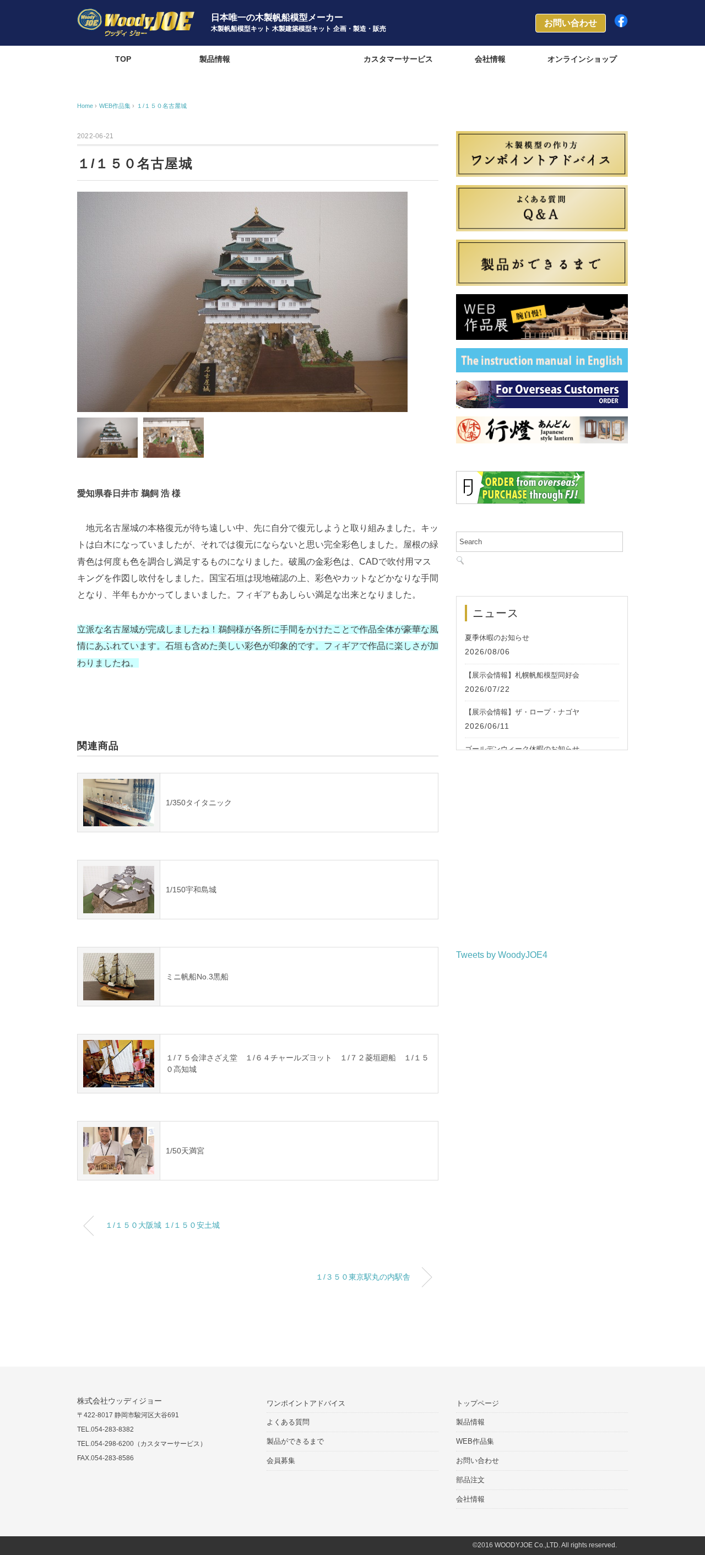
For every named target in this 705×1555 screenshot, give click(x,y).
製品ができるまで (295, 1441)
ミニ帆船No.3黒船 (197, 976)
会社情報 (490, 59)
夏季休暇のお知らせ (497, 637)
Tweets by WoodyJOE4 (501, 955)
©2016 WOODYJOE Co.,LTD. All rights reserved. (545, 1545)
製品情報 (214, 59)
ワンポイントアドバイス (306, 1403)
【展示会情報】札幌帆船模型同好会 (522, 675)
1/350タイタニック (199, 802)
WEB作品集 (306, 59)
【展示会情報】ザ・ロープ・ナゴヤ (522, 712)
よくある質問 (288, 1422)
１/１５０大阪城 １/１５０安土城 (162, 1225)
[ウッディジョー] (135, 16)
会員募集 (281, 1460)
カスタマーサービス (398, 59)
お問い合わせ (477, 1460)
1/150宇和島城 (191, 889)
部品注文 (470, 1480)
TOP (123, 59)
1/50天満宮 (185, 1150)
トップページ (477, 1403)
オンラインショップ (582, 59)
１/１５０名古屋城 (162, 105)
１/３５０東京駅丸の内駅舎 (363, 1276)
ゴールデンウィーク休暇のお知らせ (522, 749)
